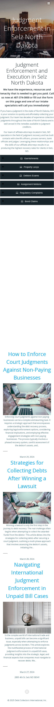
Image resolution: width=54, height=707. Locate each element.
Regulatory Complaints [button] (31, 193)
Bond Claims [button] (31, 201)
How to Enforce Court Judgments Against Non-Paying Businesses (27, 365)
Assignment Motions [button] (30, 184)
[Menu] (49, 3)
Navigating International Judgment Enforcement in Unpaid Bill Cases (27, 580)
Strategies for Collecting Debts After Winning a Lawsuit (27, 474)
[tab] (27, 158)
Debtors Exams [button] (31, 175)
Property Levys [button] (31, 167)
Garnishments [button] (31, 158)
